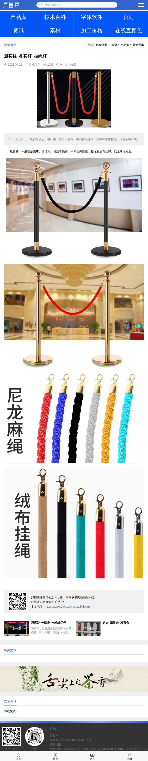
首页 (114, 44)
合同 (128, 17)
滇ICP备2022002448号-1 (76, 739)
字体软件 (92, 17)
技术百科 (55, 17)
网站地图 (55, 744)
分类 (55, 758)
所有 (92, 758)
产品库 (18, 17)
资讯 (18, 30)
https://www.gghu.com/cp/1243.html (67, 606)
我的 (129, 758)
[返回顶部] (140, 681)
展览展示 (138, 44)
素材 (55, 30)
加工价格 (92, 30)
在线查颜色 (128, 30)
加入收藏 (70, 64)
